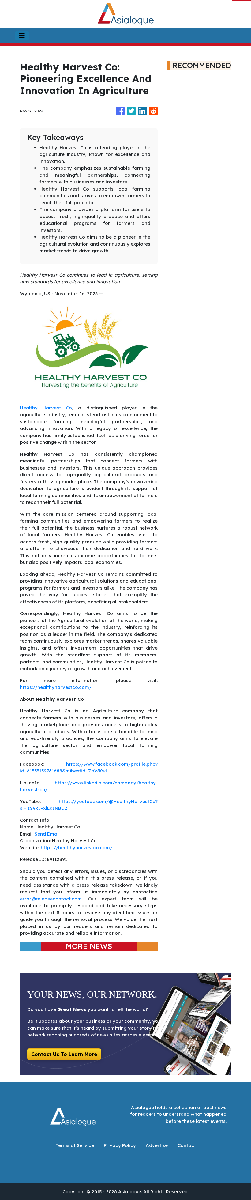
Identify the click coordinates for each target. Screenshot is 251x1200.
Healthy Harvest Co (46, 408)
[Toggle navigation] (22, 35)
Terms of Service (74, 1145)
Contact (187, 1145)
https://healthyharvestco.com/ (56, 687)
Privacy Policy (120, 1145)
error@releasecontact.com (51, 899)
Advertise (157, 1145)
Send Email (47, 834)
